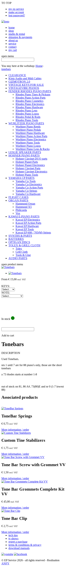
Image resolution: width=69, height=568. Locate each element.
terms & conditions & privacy (24, 544)
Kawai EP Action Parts (28, 222)
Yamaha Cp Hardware (28, 194)
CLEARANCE (17, 75)
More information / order (15, 429)
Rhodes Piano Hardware (29, 107)
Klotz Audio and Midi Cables (24, 78)
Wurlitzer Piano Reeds (28, 126)
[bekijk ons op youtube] (7, 554)
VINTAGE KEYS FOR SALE (26, 84)
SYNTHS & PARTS (20, 235)
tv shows (13, 538)
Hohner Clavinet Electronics (31, 171)
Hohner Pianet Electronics (30, 165)
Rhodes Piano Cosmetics (29, 100)
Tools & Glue (23, 255)
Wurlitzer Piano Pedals (28, 129)
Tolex (19, 248)
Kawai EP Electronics (28, 219)
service (12, 43)
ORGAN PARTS (18, 200)
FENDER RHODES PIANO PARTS (29, 91)
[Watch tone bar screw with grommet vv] (22, 457)
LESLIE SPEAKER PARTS (24, 152)
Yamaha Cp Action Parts (29, 187)
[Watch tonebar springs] (12, 408)
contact (12, 46)
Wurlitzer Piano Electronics (31, 139)
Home (39, 65)
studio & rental (16, 34)
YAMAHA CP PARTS (21, 177)
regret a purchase (17, 541)
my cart (12, 50)
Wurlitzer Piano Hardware (30, 133)
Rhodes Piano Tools (27, 120)
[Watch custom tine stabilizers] (16, 432)
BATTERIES (16, 238)
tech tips (13, 535)
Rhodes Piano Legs (26, 110)
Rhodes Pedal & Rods (28, 116)
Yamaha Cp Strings (26, 190)
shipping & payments (20, 37)
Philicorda (21, 210)
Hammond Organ (25, 203)
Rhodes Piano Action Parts (30, 97)
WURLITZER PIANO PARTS (26, 123)
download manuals (19, 548)
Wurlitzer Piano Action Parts (31, 136)
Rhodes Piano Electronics (30, 104)
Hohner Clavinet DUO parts (31, 158)
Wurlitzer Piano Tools (28, 142)
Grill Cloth (22, 251)
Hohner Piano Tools (27, 174)
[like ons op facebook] (20, 554)
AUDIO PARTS (17, 258)
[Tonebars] (8, 267)
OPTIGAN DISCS (19, 242)
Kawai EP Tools (25, 229)
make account (16, 12)
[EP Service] (5, 21)
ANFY (5, 563)
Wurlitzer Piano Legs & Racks (33, 149)
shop (11, 30)
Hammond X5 (24, 206)
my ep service (16, 9)
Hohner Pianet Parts (27, 161)
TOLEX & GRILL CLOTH (24, 245)
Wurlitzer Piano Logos (28, 145)
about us (13, 40)
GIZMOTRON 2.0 (19, 81)
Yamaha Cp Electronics (29, 184)
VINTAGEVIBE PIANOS (23, 88)
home (11, 27)
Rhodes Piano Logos (27, 113)
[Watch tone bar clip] (10, 510)
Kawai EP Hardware (27, 226)
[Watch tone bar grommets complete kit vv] (24, 481)
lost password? (16, 15)
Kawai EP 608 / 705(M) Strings (33, 232)
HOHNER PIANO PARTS (24, 155)
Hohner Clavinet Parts (28, 168)
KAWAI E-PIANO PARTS (23, 216)
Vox (18, 213)
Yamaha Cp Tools (26, 181)
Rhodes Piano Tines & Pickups (33, 94)
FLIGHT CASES (18, 197)
